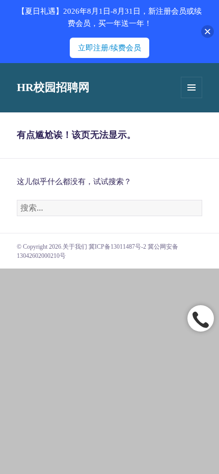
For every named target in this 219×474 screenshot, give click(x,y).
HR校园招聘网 (53, 87)
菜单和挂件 (191, 87)
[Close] (207, 31)
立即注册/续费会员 (109, 48)
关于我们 (75, 246)
